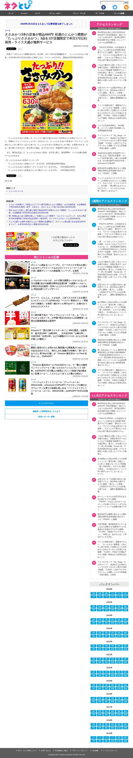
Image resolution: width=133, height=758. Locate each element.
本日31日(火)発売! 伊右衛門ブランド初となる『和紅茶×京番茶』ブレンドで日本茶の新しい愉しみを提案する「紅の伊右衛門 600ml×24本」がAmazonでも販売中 (112, 158)
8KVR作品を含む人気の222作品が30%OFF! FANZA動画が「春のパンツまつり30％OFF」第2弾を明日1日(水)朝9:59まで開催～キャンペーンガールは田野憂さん (112, 37)
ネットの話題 (119, 13)
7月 (93, 610)
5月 (119, 606)
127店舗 (57, 54)
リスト (20, 49)
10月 (112, 610)
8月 (100, 610)
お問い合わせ (46, 751)
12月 (125, 610)
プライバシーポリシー (80, 751)
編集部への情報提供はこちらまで (46, 411)
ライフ (37, 13)
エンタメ (24, 13)
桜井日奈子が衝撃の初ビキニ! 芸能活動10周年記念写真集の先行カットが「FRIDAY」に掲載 (112, 170)
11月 (119, 610)
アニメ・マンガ (79, 13)
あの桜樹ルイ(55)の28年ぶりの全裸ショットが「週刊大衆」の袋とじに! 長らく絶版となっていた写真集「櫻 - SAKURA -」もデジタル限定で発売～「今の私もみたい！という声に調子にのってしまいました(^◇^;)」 (112, 309)
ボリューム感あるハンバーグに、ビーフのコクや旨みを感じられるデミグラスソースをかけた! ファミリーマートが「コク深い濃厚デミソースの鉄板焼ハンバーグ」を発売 (59, 268)
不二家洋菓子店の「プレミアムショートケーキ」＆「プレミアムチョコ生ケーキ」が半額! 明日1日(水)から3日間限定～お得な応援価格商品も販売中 (59, 318)
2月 (100, 593)
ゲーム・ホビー (55, 13)
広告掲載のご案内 (61, 751)
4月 (112, 606)
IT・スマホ (100, 13)
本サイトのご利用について (27, 751)
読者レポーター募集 (46, 417)
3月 (106, 593)
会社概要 (95, 751)
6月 (125, 606)
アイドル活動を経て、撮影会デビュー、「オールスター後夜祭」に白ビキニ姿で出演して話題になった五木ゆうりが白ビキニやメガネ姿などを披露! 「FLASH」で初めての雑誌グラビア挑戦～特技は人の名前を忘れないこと (112, 113)
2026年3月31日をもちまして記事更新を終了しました (46, 24)
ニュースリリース (16, 191)
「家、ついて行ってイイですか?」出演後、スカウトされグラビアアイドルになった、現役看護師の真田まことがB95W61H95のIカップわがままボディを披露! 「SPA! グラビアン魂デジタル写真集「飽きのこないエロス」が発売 (112, 249)
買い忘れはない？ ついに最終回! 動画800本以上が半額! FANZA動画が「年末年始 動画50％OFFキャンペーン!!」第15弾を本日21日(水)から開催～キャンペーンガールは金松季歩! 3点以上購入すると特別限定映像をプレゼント (112, 357)
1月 (93, 593)
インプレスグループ (110, 751)
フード (11, 13)
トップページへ (46, 403)
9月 (106, 610)
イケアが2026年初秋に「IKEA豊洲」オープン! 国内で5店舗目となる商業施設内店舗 (111, 128)
